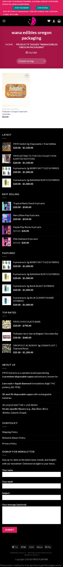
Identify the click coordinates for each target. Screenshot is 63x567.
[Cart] (59, 21)
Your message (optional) (14, 504)
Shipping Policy (10, 432)
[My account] (53, 21)
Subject (6, 493)
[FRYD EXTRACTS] (31, 21)
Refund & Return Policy (13, 437)
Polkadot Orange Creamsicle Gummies (14, 112)
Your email (7, 481)
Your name (7, 470)
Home (9, 44)
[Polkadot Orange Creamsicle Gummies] (16, 90)
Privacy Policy (9, 443)
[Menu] (4, 20)
